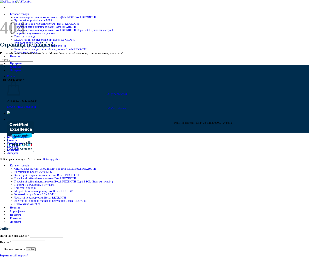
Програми (16, 63)
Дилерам (15, 70)
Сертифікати (15, 143)
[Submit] (1, 64)
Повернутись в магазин (21, 106)
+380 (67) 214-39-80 (116, 94)
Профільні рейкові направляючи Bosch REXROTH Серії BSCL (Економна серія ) (63, 30)
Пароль (5, 242)
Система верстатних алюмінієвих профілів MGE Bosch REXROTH (55, 17)
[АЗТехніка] (15, 1)
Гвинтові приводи (25, 187)
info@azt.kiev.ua (116, 108)
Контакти (16, 66)
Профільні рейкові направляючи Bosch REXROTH (45, 26)
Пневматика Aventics (27, 203)
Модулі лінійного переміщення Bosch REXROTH (44, 39)
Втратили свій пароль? (14, 255)
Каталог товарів (20, 14)
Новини (15, 56)
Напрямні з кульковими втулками (34, 33)
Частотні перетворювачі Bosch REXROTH (40, 197)
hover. (53, 159)
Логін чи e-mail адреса (14, 235)
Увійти (31, 249)
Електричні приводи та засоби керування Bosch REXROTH (50, 49)
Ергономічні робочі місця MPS (33, 20)
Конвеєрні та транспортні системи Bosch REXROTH (46, 23)
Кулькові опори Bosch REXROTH (35, 194)
